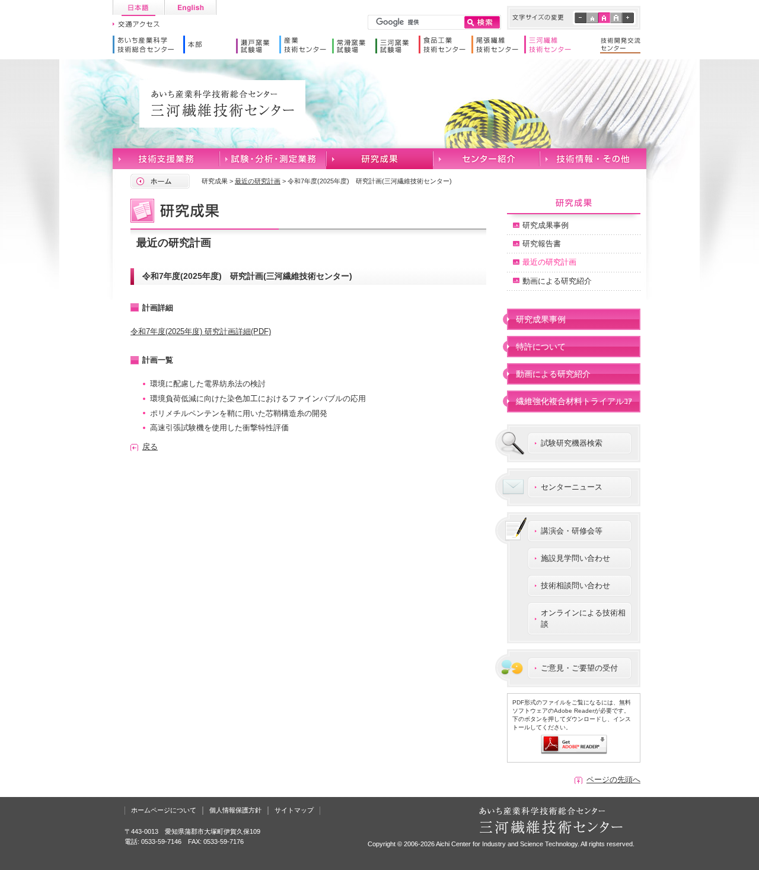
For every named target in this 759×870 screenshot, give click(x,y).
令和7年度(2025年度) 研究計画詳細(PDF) (200, 331)
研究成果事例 (545, 225)
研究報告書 (541, 243)
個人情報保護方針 (235, 810)
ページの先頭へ (613, 779)
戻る (150, 446)
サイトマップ (294, 810)
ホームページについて (163, 810)
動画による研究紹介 (557, 281)
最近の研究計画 (257, 181)
